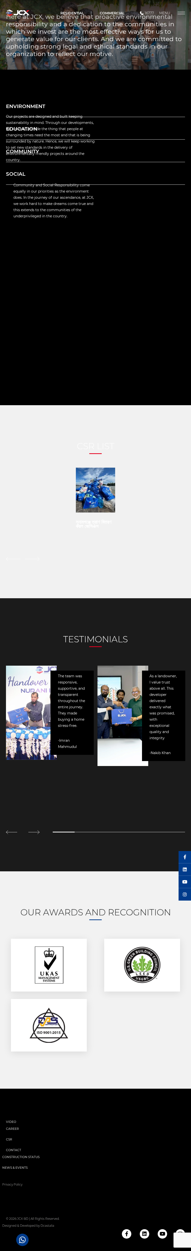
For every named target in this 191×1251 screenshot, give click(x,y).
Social (15, 174)
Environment (25, 106)
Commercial (112, 13)
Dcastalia (47, 1225)
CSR (9, 1139)
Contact (13, 1150)
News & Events (15, 1167)
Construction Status (21, 1157)
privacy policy (12, 1184)
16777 (149, 13)
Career (12, 1129)
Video (11, 1122)
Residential (72, 13)
